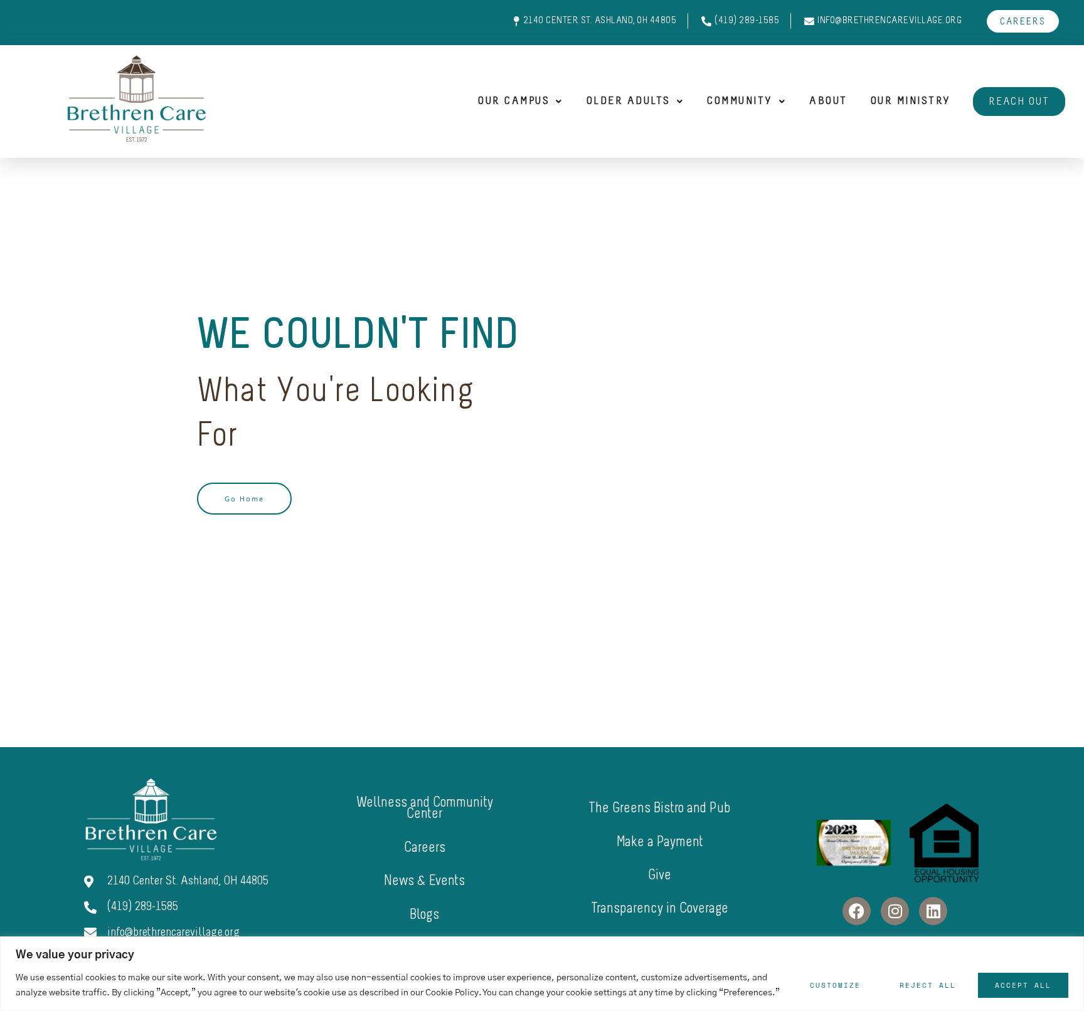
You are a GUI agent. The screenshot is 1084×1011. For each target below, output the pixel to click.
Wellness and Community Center (424, 809)
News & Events (424, 881)
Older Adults (629, 101)
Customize (835, 985)
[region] (542, 973)
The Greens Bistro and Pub (659, 809)
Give (659, 876)
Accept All (1023, 985)
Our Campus (514, 101)
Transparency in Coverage (659, 909)
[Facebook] (856, 911)
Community (740, 101)
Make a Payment (660, 843)
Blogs (424, 915)
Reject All (928, 985)
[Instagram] (895, 911)
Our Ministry (911, 101)
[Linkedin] (933, 911)
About (828, 101)
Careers (424, 848)
